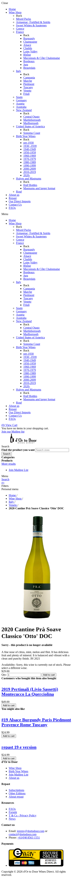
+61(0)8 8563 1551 (28, 837)
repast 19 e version (18, 747)
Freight (13, 812)
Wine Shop (15, 768)
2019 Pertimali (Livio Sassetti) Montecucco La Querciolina (29, 691)
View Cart (9, 425)
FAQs (12, 808)
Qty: (4, 674)
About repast (16, 796)
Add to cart (49, 674)
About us (14, 777)
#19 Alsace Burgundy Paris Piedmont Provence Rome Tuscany (36, 722)
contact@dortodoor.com (22, 834)
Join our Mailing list (12, 431)
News (12, 818)
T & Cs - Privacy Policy (22, 815)
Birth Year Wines (18, 771)
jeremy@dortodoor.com (30, 831)
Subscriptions (16, 790)
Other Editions (17, 793)
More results (8, 463)
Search (5, 479)
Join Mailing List (18, 469)
